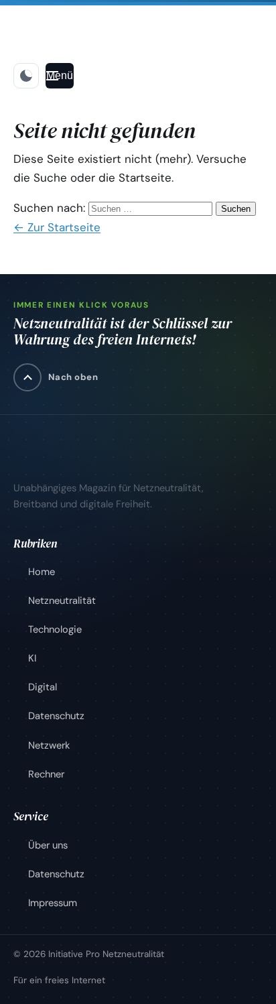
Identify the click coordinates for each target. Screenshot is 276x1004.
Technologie (55, 629)
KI (32, 658)
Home (41, 571)
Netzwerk (49, 745)
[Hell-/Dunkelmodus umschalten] (26, 75)
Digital (42, 687)
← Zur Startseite (56, 227)
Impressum (52, 902)
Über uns (48, 845)
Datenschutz (56, 716)
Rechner (46, 774)
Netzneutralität (62, 600)
